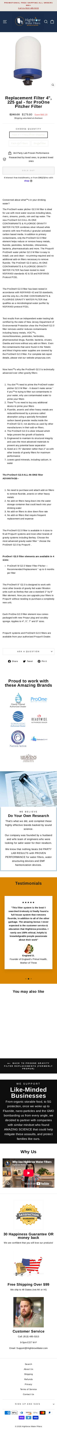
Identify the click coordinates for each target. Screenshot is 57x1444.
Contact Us (28, 1394)
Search (28, 1364)
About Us (28, 1369)
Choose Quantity (28, 129)
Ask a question (28, 651)
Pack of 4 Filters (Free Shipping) (28, 134)
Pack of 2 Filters (19, 143)
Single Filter (40, 143)
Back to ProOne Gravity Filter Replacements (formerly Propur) (28, 1066)
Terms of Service (28, 1389)
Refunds (28, 1379)
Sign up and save (28, 1404)
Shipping (18, 118)
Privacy (28, 1384)
